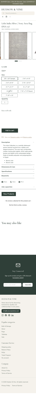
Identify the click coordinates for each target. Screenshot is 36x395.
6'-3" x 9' (9, 91)
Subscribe (28, 285)
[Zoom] (28, 56)
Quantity (5, 99)
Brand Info (5, 176)
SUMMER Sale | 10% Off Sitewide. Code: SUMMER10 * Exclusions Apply (18, 3)
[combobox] (18, 13)
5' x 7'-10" (26, 87)
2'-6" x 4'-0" (26, 79)
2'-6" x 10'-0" (26, 83)
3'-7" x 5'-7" (9, 87)
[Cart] (6, 16)
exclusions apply (18, 278)
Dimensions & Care (8, 167)
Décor (3, 329)
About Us (4, 368)
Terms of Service (7, 373)
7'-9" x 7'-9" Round (26, 91)
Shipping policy (6, 347)
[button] (18, 205)
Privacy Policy (6, 370)
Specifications (7, 171)
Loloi (5, 67)
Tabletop (4, 334)
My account (5, 358)
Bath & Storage (6, 326)
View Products (8, 194)
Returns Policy (6, 350)
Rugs (3, 332)
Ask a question (7, 187)
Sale (3, 337)
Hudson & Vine (12, 9)
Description (6, 142)
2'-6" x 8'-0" (9, 83)
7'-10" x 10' (9, 95)
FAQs (3, 352)
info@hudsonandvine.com (11, 311)
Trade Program (6, 355)
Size (3, 75)
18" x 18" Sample (9, 79)
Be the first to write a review (18, 205)
